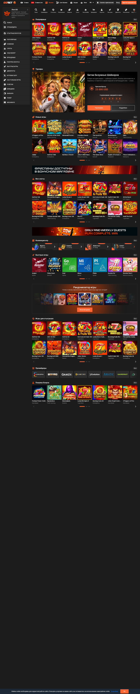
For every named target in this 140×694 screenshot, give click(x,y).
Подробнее (114, 691)
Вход (118, 2)
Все (135, 19)
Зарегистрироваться (129, 2)
